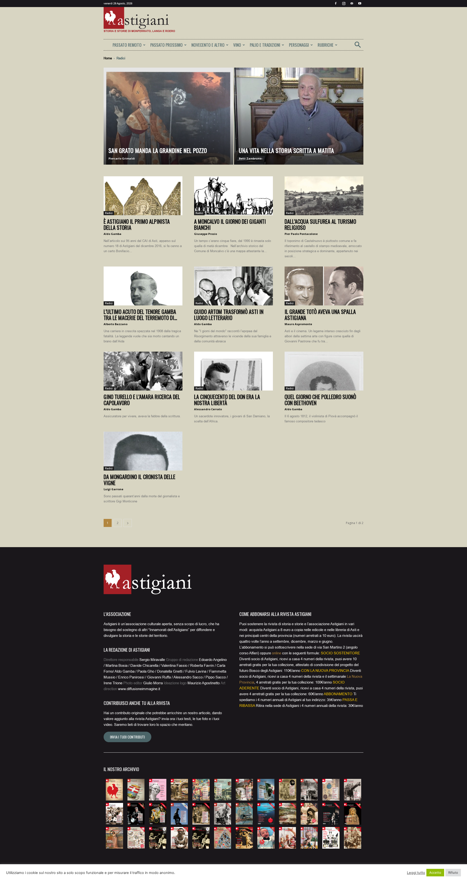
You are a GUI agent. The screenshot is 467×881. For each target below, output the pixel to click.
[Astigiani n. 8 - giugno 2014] (266, 790)
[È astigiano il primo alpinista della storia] (143, 195)
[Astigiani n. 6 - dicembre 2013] (223, 790)
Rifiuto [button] (453, 872)
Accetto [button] (435, 872)
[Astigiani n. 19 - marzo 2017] (244, 814)
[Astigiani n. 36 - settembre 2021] (352, 838)
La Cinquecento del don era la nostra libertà (227, 400)
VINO (237, 45)
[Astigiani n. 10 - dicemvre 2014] (309, 790)
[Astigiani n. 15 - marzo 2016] (158, 814)
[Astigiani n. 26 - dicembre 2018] (136, 838)
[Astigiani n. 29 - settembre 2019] (201, 838)
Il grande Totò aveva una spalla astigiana (320, 314)
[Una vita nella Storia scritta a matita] (299, 124)
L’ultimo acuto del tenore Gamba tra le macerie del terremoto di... (140, 314)
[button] (357, 46)
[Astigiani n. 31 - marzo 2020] (244, 838)
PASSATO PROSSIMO (166, 45)
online (276, 653)
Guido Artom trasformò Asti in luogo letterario (228, 314)
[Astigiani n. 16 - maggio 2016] (179, 814)
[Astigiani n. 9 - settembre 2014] (287, 790)
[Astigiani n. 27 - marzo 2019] (158, 838)
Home (108, 58)
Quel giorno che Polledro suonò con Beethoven (320, 400)
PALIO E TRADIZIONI (265, 45)
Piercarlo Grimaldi (121, 158)
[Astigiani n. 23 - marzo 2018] (331, 814)
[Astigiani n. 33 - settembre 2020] (287, 838)
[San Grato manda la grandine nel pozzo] (168, 124)
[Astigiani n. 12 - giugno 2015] (352, 790)
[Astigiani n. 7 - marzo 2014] (244, 790)
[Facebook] (335, 3)
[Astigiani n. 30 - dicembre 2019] (223, 838)
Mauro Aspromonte (298, 324)
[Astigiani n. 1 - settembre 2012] (114, 790)
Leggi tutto (416, 873)
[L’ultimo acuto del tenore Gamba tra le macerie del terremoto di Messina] (143, 286)
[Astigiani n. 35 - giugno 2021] (331, 838)
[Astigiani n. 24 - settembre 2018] (352, 814)
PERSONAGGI (299, 45)
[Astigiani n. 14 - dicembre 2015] (136, 814)
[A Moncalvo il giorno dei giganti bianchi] (233, 195)
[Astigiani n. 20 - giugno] (266, 814)
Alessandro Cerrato (208, 409)
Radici (109, 213)
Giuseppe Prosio (205, 234)
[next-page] (128, 523)
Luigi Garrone (113, 489)
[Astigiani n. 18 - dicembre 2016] (223, 814)
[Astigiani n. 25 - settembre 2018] (114, 838)
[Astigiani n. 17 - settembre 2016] (201, 814)
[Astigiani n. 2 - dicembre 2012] (136, 790)
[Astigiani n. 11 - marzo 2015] (331, 790)
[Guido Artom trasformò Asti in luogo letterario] (233, 286)
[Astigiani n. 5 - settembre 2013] (201, 790)
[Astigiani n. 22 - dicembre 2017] (309, 814)
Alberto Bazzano (115, 324)
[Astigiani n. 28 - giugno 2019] (179, 838)
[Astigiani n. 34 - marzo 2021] (309, 838)
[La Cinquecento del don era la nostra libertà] (233, 371)
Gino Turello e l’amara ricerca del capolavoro (142, 400)
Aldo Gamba (112, 234)
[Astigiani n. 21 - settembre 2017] (287, 814)
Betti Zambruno (250, 158)
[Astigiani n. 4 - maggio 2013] (179, 790)
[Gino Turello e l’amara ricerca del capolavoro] (143, 371)
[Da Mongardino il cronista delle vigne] (143, 451)
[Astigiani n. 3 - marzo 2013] (158, 790)
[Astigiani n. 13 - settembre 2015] (114, 814)
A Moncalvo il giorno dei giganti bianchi (230, 224)
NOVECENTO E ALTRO (208, 45)
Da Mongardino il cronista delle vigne (139, 480)
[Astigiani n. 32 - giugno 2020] (266, 838)
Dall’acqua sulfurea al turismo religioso (320, 224)
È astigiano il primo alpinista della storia (137, 224)
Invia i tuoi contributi (127, 736)
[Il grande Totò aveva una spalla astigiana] (324, 286)
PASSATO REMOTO (127, 45)
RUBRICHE (325, 45)
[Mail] (351, 3)
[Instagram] (343, 3)
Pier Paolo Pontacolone (301, 234)
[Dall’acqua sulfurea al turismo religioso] (324, 195)
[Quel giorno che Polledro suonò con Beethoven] (324, 371)
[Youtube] (359, 3)
